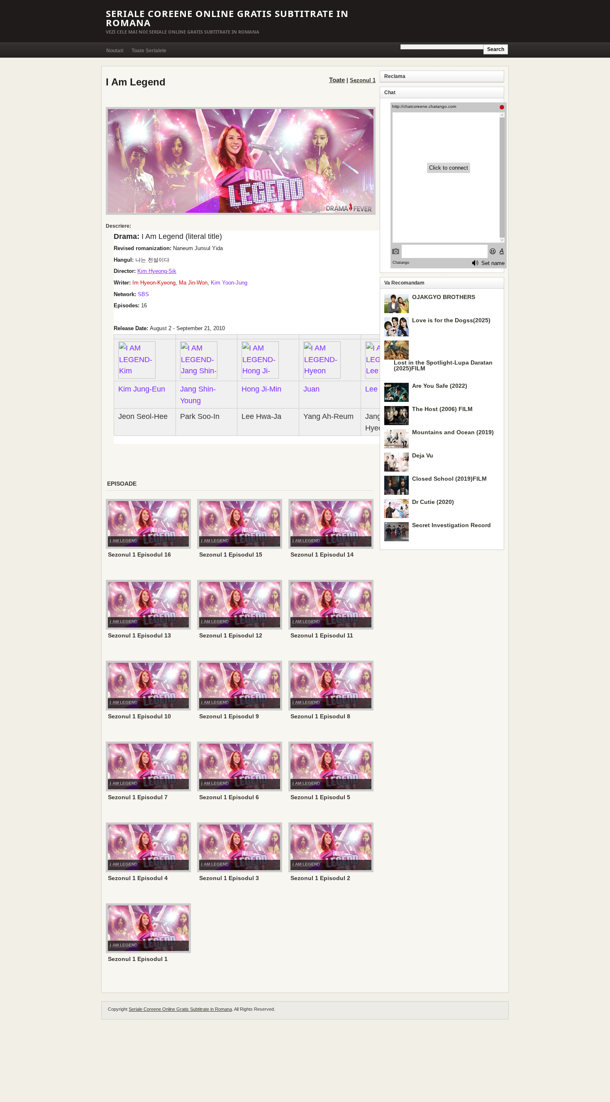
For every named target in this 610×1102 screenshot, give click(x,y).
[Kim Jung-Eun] (137, 359)
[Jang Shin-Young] (198, 359)
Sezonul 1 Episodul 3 (229, 878)
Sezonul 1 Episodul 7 (138, 797)
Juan (311, 388)
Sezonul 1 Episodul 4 (138, 878)
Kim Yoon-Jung (229, 283)
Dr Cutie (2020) (433, 502)
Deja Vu (422, 455)
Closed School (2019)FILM (449, 478)
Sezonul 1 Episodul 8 (320, 716)
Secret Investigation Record (451, 525)
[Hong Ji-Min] (260, 359)
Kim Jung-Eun (141, 388)
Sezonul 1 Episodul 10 (139, 716)
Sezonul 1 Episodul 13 (139, 635)
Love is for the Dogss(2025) (451, 320)
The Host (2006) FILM (442, 409)
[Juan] (322, 359)
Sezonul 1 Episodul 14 (322, 554)
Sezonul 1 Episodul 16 (139, 554)
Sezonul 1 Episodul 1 (138, 959)
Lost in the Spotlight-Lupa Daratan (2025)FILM (443, 365)
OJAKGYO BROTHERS (443, 297)
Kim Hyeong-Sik (156, 271)
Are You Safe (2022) (439, 385)
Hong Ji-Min (261, 388)
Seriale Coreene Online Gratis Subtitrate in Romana (227, 18)
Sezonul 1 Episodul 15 (230, 554)
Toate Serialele (149, 51)
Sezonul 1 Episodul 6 (229, 797)
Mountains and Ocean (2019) (453, 432)
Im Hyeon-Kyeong (154, 283)
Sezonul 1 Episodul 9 (229, 716)
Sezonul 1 (363, 80)
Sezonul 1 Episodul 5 (320, 797)
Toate (337, 79)
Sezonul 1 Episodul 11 (321, 635)
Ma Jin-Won (193, 283)
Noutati (114, 51)
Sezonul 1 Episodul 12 (230, 635)
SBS (143, 294)
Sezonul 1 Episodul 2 (320, 878)
